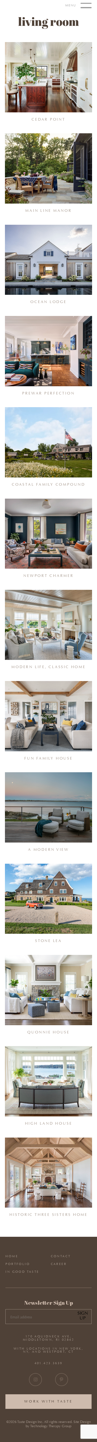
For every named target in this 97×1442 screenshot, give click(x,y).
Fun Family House (48, 758)
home (11, 1256)
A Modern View (48, 849)
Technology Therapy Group (50, 1426)
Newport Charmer (48, 575)
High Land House (48, 1123)
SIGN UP (82, 1316)
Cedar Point (48, 119)
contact (61, 1256)
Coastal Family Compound (48, 484)
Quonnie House (48, 1032)
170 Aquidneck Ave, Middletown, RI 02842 (48, 1338)
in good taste (22, 1272)
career (59, 1264)
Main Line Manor (48, 210)
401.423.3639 (49, 1363)
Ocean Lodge (48, 301)
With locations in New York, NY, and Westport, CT (48, 1350)
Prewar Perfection (48, 393)
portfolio (17, 1264)
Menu (71, 5)
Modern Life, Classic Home (48, 667)
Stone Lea (48, 940)
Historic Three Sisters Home (48, 1214)
